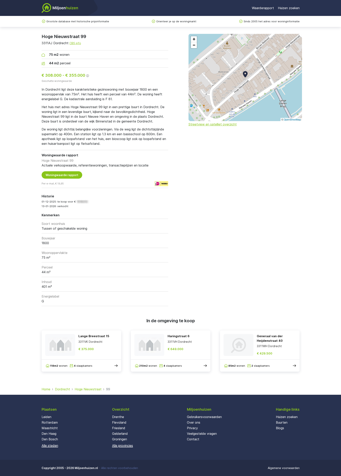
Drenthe (118, 417)
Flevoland (119, 422)
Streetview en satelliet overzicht (213, 124)
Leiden (46, 417)
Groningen (119, 439)
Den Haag (49, 434)
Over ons (193, 422)
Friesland (118, 428)
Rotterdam (50, 422)
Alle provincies (122, 446)
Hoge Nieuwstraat (88, 389)
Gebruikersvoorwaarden (204, 417)
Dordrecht (62, 389)
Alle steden (50, 446)
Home (46, 389)
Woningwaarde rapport (62, 175)
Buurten (281, 422)
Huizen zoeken (289, 8)
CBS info (75, 43)
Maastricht (50, 428)
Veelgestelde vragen (202, 434)
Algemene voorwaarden (284, 468)
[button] (245, 74)
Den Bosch (50, 439)
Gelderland (120, 434)
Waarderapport (263, 8)
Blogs (280, 428)
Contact (193, 439)
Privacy (192, 428)
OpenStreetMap (292, 119)
